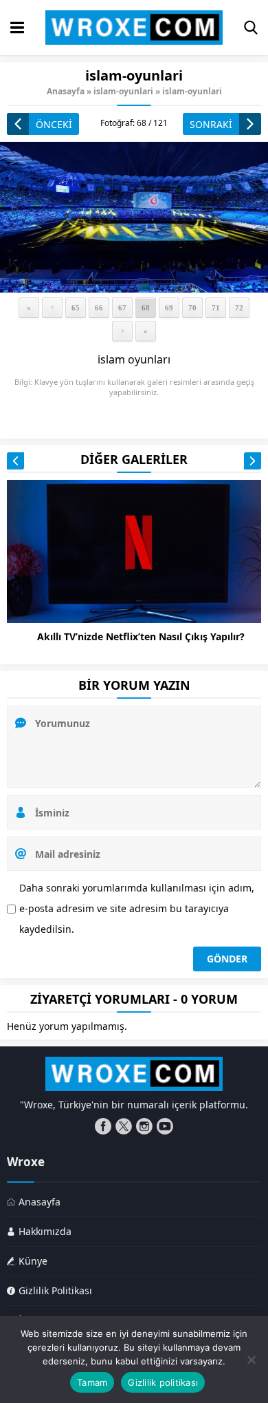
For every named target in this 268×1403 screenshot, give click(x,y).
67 (122, 308)
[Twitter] (123, 1126)
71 (216, 308)
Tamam (92, 1382)
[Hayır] (251, 1360)
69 (169, 308)
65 (75, 308)
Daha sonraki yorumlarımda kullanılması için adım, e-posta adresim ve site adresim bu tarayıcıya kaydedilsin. (136, 908)
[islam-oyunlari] (134, 217)
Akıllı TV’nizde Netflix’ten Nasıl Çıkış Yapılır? (141, 636)
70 (192, 308)
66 (99, 308)
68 (146, 308)
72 (239, 308)
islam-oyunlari (123, 91)
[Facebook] (103, 1126)
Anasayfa (66, 91)
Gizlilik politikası (163, 1382)
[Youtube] (165, 1126)
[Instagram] (144, 1126)
